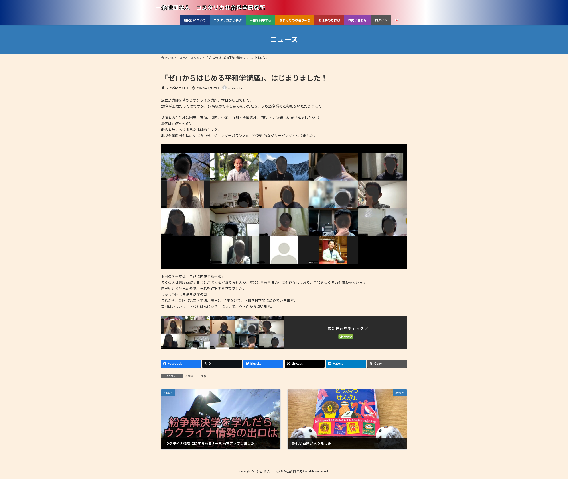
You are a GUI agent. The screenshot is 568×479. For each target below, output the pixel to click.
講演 (203, 376)
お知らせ (190, 376)
